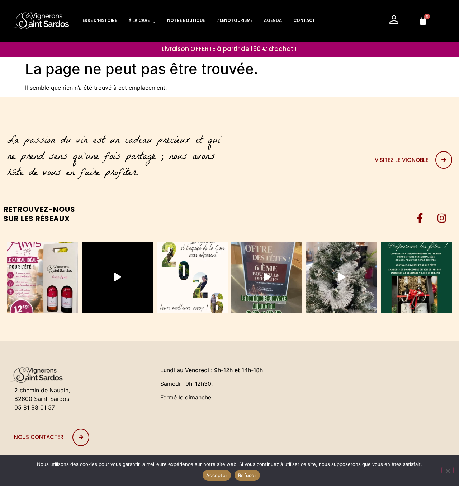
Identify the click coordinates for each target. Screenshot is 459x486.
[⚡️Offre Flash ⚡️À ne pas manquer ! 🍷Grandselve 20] (117, 277)
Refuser (247, 475)
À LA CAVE (139, 20)
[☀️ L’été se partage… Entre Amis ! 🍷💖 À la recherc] (42, 277)
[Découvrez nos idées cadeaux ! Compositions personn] (341, 277)
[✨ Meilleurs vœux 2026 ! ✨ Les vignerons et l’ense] (192, 277)
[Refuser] (447, 470)
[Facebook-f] (420, 218)
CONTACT (304, 20)
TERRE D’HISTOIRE (98, 20)
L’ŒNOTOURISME (234, 20)
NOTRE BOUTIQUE (186, 20)
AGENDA (273, 20)
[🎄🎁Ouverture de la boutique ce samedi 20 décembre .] (266, 277)
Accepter (216, 475)
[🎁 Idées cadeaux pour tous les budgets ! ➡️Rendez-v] (416, 277)
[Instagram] (442, 218)
